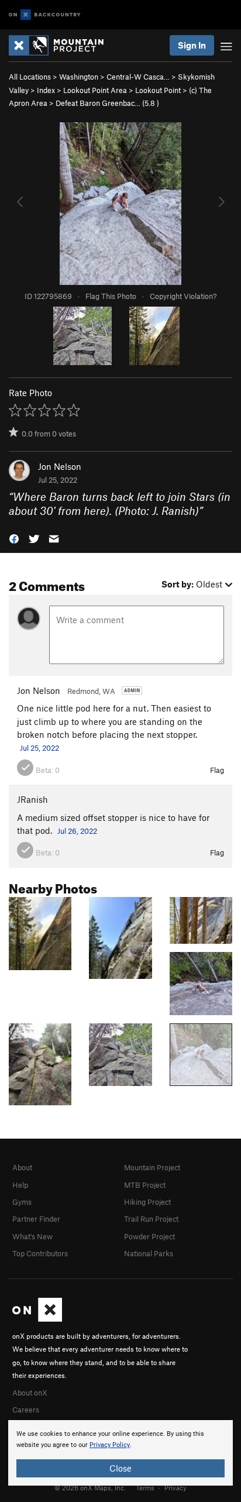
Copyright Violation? (183, 296)
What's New (32, 1236)
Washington (78, 76)
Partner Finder (36, 1218)
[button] (14, 538)
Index (46, 90)
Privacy (175, 1487)
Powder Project (149, 1236)
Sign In (192, 45)
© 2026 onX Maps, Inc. (90, 1487)
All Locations (30, 76)
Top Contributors (40, 1253)
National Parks (148, 1253)
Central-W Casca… (138, 76)
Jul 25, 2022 (39, 747)
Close (120, 1468)
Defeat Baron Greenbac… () (107, 103)
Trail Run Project (151, 1218)
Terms (145, 1487)
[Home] (62, 45)
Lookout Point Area (95, 90)
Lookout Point (158, 90)
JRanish (32, 799)
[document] (120, 1452)
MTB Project (145, 1185)
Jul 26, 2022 (77, 831)
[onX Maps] (37, 1319)
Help (20, 1185)
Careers (25, 1409)
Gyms (22, 1202)
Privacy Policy (109, 1445)
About (22, 1167)
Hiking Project (147, 1202)
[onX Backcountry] (44, 15)
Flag (217, 770)
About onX (29, 1392)
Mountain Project (152, 1167)
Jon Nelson (59, 466)
